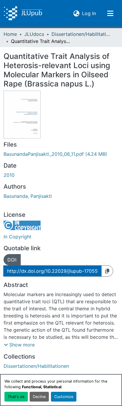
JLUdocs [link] (34, 34)
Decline (39, 396)
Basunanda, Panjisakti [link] (28, 196)
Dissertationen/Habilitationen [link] (81, 34)
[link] (61, 154)
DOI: (12, 260)
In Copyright (17, 237)
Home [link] (10, 34)
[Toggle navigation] (110, 13)
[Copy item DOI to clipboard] (107, 271)
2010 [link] (9, 175)
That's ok (16, 396)
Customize (63, 396)
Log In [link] (89, 13)
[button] (23, 13)
